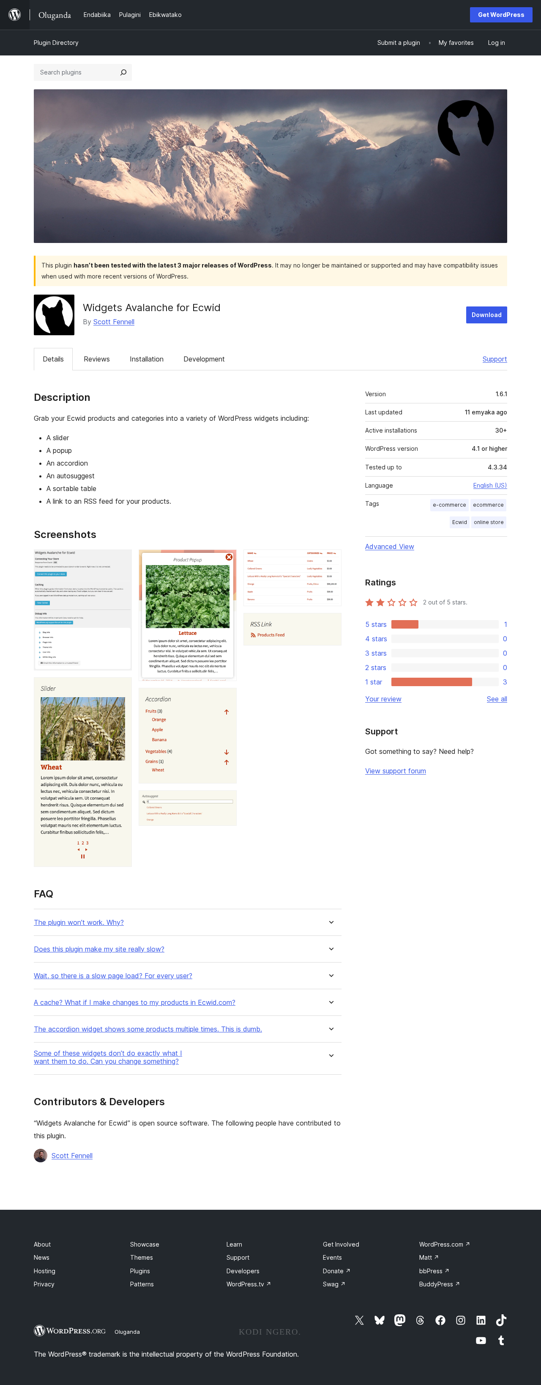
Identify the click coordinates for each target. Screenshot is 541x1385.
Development (204, 359)
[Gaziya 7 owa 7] (330, 624)
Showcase (144, 1244)
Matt (429, 1257)
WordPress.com (444, 1244)
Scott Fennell (113, 321)
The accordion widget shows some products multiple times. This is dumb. (148, 1029)
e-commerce (449, 505)
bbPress (434, 1271)
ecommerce (488, 505)
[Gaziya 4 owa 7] (225, 699)
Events (332, 1257)
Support (495, 359)
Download (487, 314)
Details (53, 359)
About (42, 1244)
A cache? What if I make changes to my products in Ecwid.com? (134, 1003)
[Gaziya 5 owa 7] (225, 801)
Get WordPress (501, 14)
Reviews (97, 359)
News (41, 1257)
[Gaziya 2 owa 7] (120, 688)
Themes (141, 1257)
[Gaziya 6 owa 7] (330, 561)
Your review (383, 699)
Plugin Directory (56, 42)
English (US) (490, 485)
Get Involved (341, 1244)
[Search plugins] (123, 72)
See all (497, 699)
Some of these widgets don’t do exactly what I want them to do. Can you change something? (108, 1057)
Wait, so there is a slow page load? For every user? (113, 976)
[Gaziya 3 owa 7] (225, 561)
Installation (147, 359)
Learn (234, 1244)
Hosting (44, 1271)
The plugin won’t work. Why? (79, 923)
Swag (334, 1284)
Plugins (140, 1271)
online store (489, 522)
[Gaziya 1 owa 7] (120, 561)
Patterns (142, 1284)
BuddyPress (439, 1284)
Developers (243, 1271)
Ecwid (459, 522)
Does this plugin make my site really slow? (99, 949)
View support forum (395, 771)
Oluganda (127, 1331)
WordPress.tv (249, 1284)
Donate (337, 1271)
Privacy (44, 1284)
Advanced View (389, 546)
